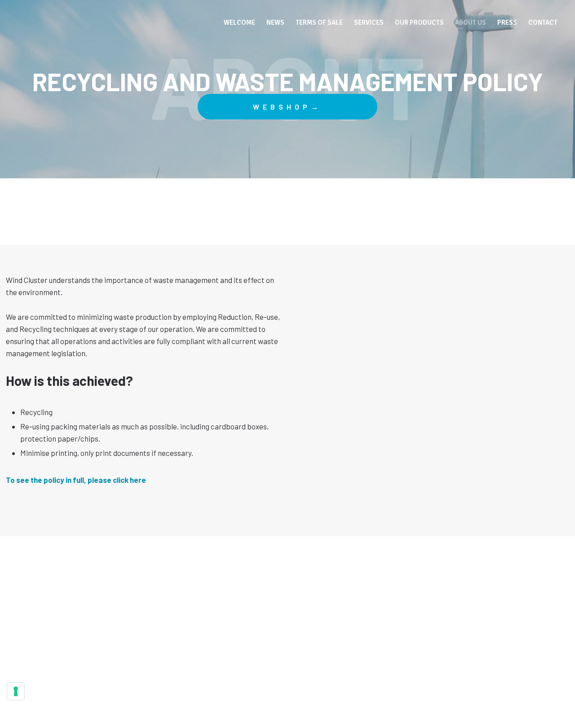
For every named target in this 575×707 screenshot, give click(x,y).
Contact (542, 22)
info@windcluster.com (287, 633)
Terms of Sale (319, 22)
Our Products (419, 22)
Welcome (239, 22)
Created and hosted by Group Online (287, 668)
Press (507, 22)
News (275, 22)
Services (369, 22)
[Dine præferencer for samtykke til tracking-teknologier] (15, 691)
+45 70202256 (299, 644)
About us (470, 22)
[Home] (70, 21)
